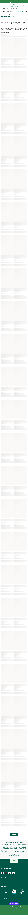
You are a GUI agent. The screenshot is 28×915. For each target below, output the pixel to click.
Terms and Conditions (14, 908)
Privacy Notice (18, 906)
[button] (2, 5)
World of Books (12, 906)
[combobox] (13, 8)
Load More (13, 834)
